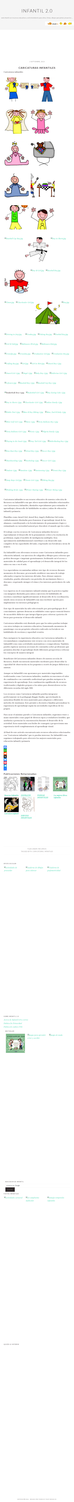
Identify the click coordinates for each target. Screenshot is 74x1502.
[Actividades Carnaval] (13, 1198)
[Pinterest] (37, 762)
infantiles (48, 851)
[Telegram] (37, 765)
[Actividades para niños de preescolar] (13, 938)
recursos (42, 849)
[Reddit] (37, 753)
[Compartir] (37, 768)
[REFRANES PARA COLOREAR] (56, 1491)
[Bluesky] (37, 759)
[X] (37, 756)
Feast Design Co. (51, 1499)
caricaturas (38, 851)
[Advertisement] (37, 46)
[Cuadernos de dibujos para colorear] (35, 938)
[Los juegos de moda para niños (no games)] (58, 1035)
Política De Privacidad (13, 1023)
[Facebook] (37, 747)
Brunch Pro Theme (36, 1499)
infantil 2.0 (37, 10)
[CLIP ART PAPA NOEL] (13, 1491)
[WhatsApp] (37, 750)
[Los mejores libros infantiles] (15, 1052)
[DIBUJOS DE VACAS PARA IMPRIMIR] (35, 1491)
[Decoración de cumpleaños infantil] (35, 1201)
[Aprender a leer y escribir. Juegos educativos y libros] (37, 1038)
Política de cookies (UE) (13, 1027)
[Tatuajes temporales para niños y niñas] (56, 1201)
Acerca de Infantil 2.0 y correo (16, 1020)
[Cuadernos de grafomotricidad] (56, 938)
